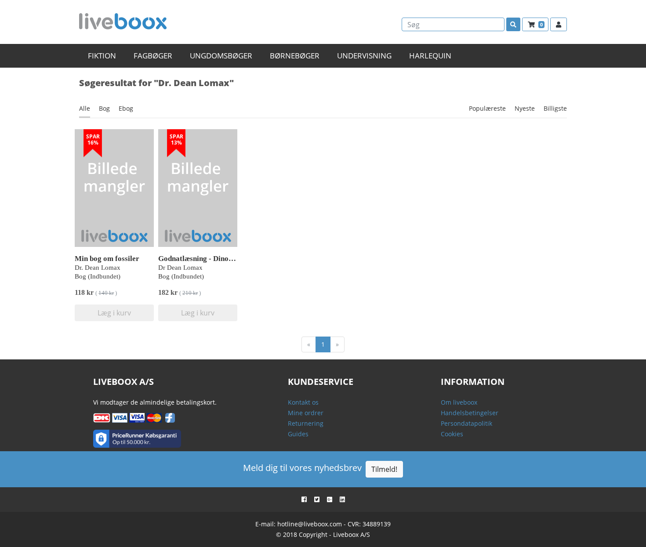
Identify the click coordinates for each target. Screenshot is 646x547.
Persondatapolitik (466, 423)
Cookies (452, 434)
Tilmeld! (384, 469)
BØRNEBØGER (294, 56)
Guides (298, 434)
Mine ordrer (305, 413)
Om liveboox (459, 402)
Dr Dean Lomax (180, 267)
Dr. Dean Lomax (97, 267)
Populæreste (487, 108)
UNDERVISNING (364, 56)
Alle (84, 108)
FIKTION (102, 56)
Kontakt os (303, 402)
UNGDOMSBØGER (221, 56)
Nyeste (525, 108)
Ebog (126, 108)
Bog (104, 108)
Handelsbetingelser (469, 413)
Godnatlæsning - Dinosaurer (204, 258)
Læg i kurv (114, 313)
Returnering (305, 423)
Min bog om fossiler (107, 258)
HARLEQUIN (430, 56)
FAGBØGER (153, 56)
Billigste (555, 108)
